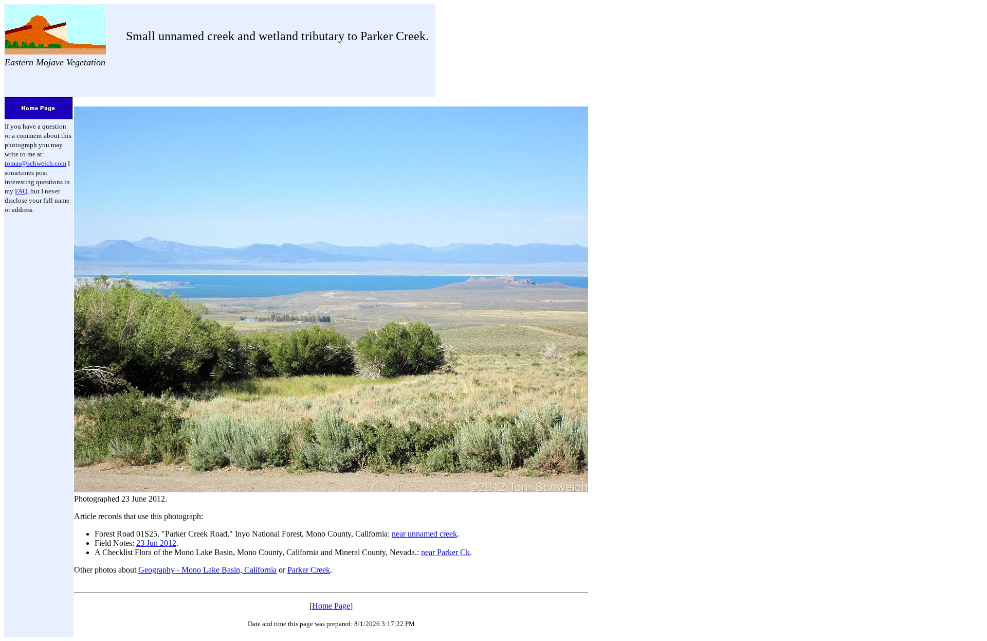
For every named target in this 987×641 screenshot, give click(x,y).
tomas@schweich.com (35, 163)
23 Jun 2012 (156, 543)
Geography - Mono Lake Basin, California (207, 569)
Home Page (331, 605)
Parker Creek (308, 569)
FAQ (21, 191)
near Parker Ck (445, 552)
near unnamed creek (424, 533)
